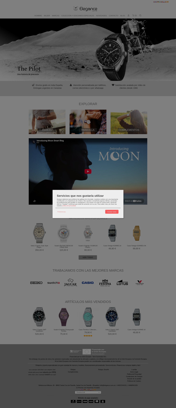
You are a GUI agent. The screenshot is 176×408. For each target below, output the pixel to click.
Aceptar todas (111, 211)
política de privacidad (69, 205)
